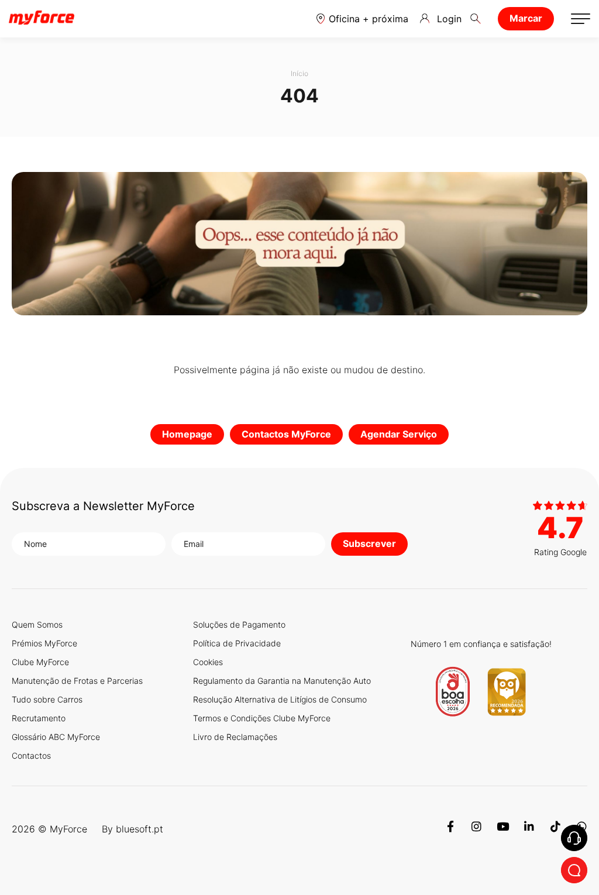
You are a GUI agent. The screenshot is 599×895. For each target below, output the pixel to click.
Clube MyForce (40, 662)
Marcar (526, 18)
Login (449, 19)
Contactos (31, 755)
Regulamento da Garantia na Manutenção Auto (282, 681)
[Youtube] (502, 829)
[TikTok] (555, 829)
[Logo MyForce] (41, 18)
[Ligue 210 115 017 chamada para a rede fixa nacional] (574, 838)
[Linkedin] (529, 829)
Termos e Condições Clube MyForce (262, 718)
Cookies (208, 662)
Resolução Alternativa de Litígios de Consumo (280, 699)
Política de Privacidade (237, 643)
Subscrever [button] (369, 543)
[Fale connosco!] (574, 870)
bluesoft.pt (139, 829)
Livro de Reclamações (235, 737)
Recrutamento (39, 718)
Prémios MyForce (44, 643)
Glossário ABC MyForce (56, 737)
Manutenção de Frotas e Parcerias (77, 681)
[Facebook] (450, 829)
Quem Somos (37, 624)
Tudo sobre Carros (47, 699)
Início (299, 73)
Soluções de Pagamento (239, 624)
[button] (362, 19)
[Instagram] (476, 829)
